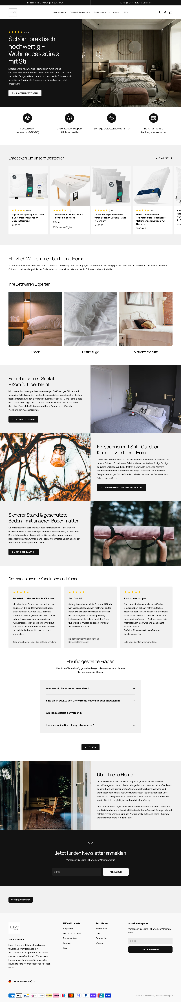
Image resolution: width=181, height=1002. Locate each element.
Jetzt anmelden (150, 949)
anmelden (116, 871)
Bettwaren (59, 12)
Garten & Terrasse (79, 12)
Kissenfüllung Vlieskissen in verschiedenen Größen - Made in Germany (110, 217)
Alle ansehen (162, 158)
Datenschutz (102, 938)
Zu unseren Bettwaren (25, 93)
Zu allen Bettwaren (23, 419)
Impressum (101, 928)
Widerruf (100, 943)
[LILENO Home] (12, 12)
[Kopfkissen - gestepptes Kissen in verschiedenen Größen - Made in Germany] (28, 186)
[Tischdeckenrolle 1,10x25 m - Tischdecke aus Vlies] (70, 186)
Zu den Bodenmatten (23, 552)
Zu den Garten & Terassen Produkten (121, 487)
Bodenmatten (100, 12)
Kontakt (67, 943)
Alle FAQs (90, 747)
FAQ (65, 947)
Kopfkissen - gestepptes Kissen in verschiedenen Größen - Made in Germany (28, 217)
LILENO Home (148, 995)
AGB (98, 933)
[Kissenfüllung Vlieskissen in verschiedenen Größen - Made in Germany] (111, 186)
